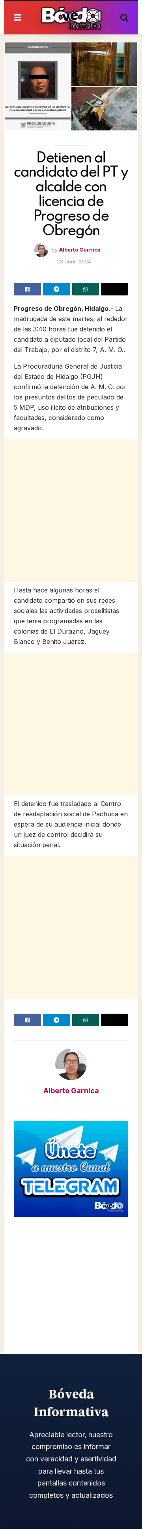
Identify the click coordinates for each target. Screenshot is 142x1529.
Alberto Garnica (80, 249)
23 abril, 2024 (74, 261)
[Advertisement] (71, 510)
